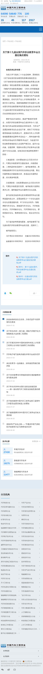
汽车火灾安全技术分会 (29, 599)
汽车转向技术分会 (27, 540)
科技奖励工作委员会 (28, 620)
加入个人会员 (5, 3)
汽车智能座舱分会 (7, 608)
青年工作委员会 (6, 629)
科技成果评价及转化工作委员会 (10, 620)
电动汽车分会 (5, 524)
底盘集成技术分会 (27, 583)
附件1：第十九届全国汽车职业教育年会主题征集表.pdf (26, 269)
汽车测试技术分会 (27, 545)
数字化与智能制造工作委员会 (10, 633)
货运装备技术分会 (7, 553)
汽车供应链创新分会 (8, 604)
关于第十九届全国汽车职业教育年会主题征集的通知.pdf (27, 260)
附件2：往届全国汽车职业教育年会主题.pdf (26, 277)
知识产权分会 (5, 574)
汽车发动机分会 (6, 515)
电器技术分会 (5, 570)
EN (2, 1)
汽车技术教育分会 (27, 507)
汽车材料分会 (5, 511)
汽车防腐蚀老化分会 (8, 566)
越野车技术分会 (6, 545)
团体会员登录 (28, 1)
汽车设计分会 (5, 616)
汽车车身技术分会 (27, 524)
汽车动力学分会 (26, 604)
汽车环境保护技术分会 (8, 540)
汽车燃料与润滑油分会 (8, 532)
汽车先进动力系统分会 (8, 587)
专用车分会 (25, 515)
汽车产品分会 (26, 503)
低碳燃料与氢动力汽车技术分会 (10, 528)
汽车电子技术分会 (7, 536)
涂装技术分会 (26, 549)
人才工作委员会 (26, 625)
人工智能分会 (26, 612)
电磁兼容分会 (26, 574)
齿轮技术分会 (26, 557)
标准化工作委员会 (7, 625)
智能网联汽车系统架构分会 (10, 595)
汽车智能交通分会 (27, 528)
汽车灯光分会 (5, 578)
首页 (4, 41)
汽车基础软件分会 (27, 591)
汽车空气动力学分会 (28, 570)
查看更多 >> (36, 441)
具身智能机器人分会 (28, 616)
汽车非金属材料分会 (28, 532)
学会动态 (10, 41)
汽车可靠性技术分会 (28, 566)
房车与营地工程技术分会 (9, 562)
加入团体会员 (14, 3)
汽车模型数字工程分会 (8, 612)
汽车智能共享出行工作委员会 (30, 629)
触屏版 (6, 1)
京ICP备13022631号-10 (24, 663)
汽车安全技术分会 (27, 536)
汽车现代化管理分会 (28, 511)
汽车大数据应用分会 (28, 608)
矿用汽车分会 (5, 519)
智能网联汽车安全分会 (8, 599)
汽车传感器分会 (6, 591)
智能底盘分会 (26, 587)
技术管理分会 (26, 562)
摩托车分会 (25, 519)
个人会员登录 (38, 1)
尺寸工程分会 (5, 583)
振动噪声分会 (5, 557)
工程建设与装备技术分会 (9, 549)
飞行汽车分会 (26, 595)
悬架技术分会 (26, 553)
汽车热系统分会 (26, 578)
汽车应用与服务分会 (8, 507)
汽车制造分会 (5, 503)
